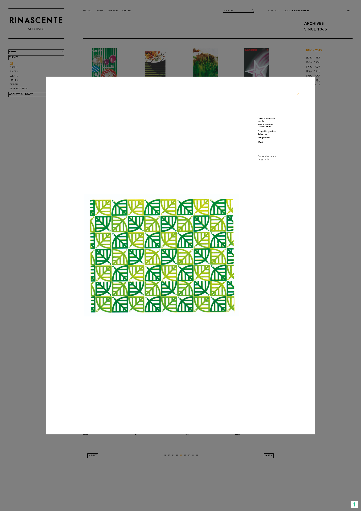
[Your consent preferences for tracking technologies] (354, 504)
